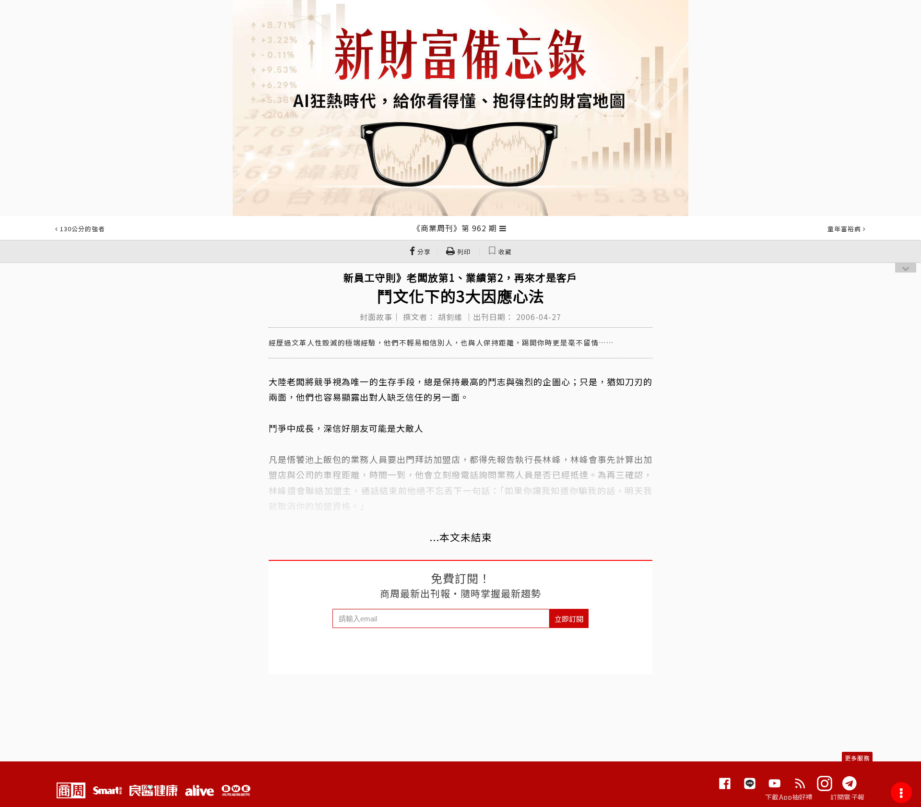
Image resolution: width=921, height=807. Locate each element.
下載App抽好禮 (789, 797)
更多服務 (857, 758)
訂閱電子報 (847, 797)
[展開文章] (503, 228)
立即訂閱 (569, 619)
